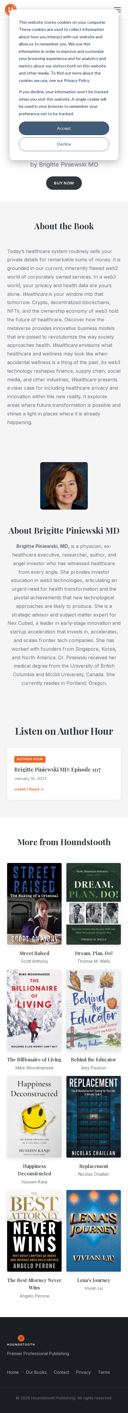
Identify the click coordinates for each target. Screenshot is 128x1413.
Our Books (36, 1372)
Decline (64, 143)
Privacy (83, 1372)
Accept (64, 128)
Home (13, 1372)
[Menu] (117, 10)
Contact (61, 1372)
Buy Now (64, 183)
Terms (104, 1372)
